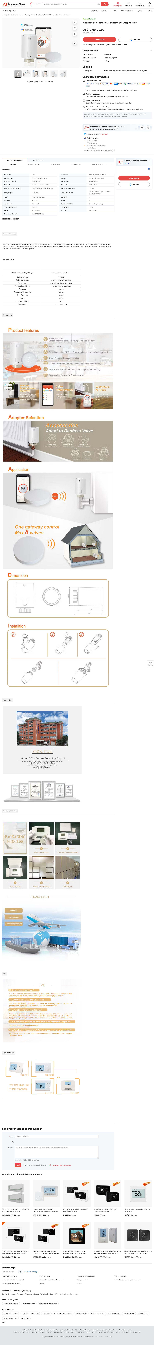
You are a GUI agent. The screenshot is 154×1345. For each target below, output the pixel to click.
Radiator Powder (81, 1313)
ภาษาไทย (111, 1332)
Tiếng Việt (125, 1332)
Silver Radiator (143, 1313)
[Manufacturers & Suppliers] (13, 4)
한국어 (94, 1332)
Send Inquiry (99, 40)
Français (49, 1332)
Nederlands (81, 1332)
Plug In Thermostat (121, 1276)
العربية (88, 1332)
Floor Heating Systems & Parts (44, 15)
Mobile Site (122, 1330)
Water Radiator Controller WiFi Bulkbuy (16, 1319)
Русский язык (58, 1332)
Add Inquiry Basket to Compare (41, 81)
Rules (150, 11)
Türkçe (118, 1332)
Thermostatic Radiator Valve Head (51, 1280)
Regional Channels (101, 1330)
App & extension (126, 11)
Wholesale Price (79, 1330)
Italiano (66, 1332)
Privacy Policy (108, 1337)
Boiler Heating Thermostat (10, 1284)
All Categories (9, 11)
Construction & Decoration (15, 15)
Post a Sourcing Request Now (60, 1165)
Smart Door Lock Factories (63, 1313)
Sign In (86, 150)
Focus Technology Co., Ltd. (63, 1337)
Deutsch (73, 1332)
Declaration (98, 1337)
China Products (36, 1330)
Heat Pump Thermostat (9, 1276)
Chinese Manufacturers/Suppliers (52, 1330)
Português (42, 1332)
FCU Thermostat (45, 1276)
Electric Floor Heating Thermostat (13, 1280)
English (28, 1332)
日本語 (100, 1332)
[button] (107, 164)
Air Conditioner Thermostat (86, 1276)
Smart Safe (46, 1313)
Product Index (113, 1330)
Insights (130, 1330)
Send (18, 1165)
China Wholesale (68, 1330)
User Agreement (88, 1337)
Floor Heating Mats (29, 1303)
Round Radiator (129, 1313)
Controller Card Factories (30, 1313)
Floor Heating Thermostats (63, 15)
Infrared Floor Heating (11, 1303)
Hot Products (25, 1330)
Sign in (150, 6)
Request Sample (121, 45)
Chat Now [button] (136, 40)
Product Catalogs (32, 1272)
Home (4, 15)
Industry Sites (90, 1330)
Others (42, 1284)
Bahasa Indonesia (135, 1332)
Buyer (104, 11)
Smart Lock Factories (11, 1313)
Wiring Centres (81, 1280)
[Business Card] (149, 169)
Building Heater (29, 15)
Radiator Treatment (97, 1313)
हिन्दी (105, 1332)
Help (114, 11)
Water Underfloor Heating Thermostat (127, 1280)
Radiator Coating (114, 1313)
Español (34, 1332)
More (4, 1322)
